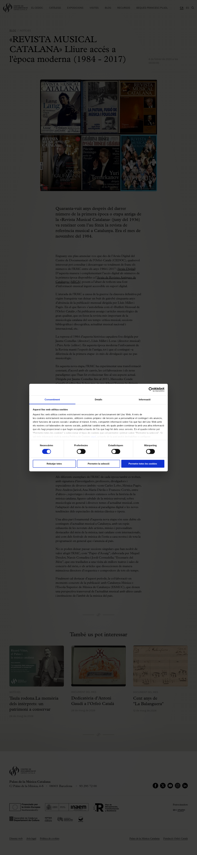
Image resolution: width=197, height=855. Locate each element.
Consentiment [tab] (52, 399)
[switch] (81, 451)
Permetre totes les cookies (143, 464)
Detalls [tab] (98, 399)
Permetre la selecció (98, 464)
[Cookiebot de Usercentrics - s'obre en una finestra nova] (150, 389)
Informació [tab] (145, 399)
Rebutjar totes (54, 464)
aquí (93, 436)
